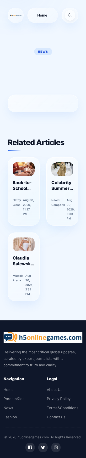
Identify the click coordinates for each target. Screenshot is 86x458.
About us (54, 389)
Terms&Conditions (62, 408)
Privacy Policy (58, 398)
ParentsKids (14, 398)
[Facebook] (30, 447)
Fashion (10, 417)
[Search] (70, 15)
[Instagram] (56, 447)
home (42, 15)
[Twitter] (43, 447)
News (8, 408)
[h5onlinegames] (16, 15)
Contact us (56, 417)
